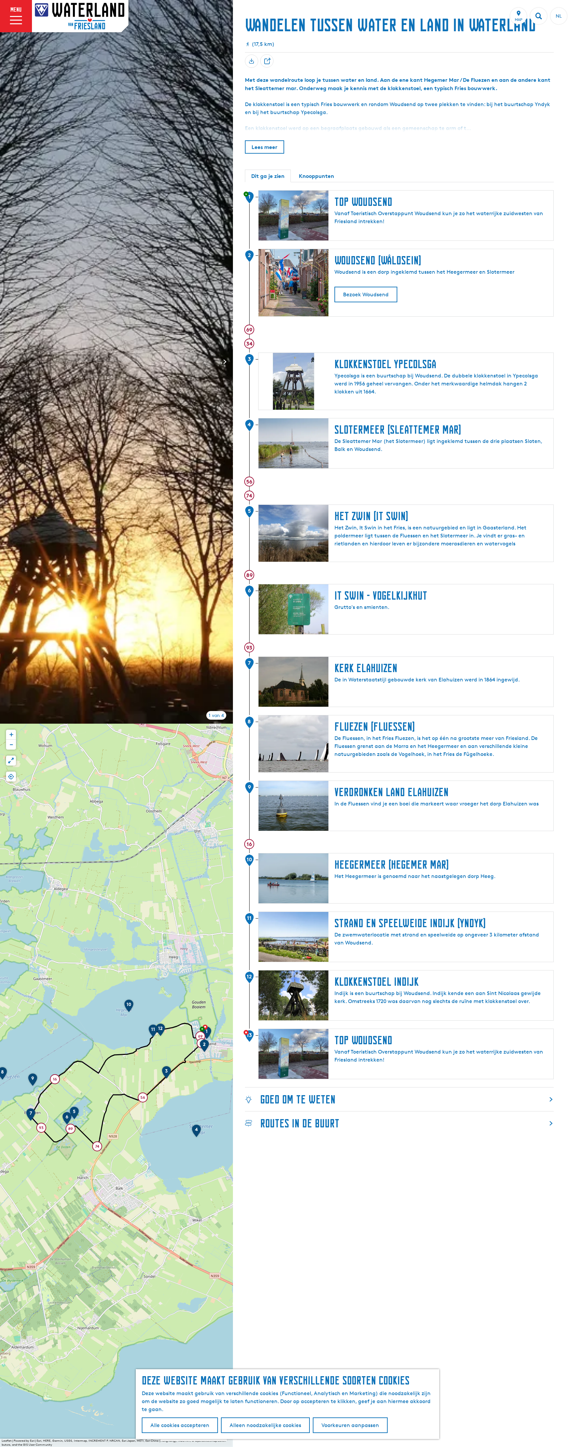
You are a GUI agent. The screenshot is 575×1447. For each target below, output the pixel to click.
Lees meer (265, 147)
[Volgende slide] (225, 362)
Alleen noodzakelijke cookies (265, 1425)
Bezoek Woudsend (366, 294)
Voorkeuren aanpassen (350, 1425)
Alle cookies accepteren (179, 1425)
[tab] (216, 715)
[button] (207, 1035)
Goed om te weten (297, 1099)
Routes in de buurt (299, 1123)
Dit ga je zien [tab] (268, 176)
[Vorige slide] (8, 362)
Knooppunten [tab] (316, 176)
